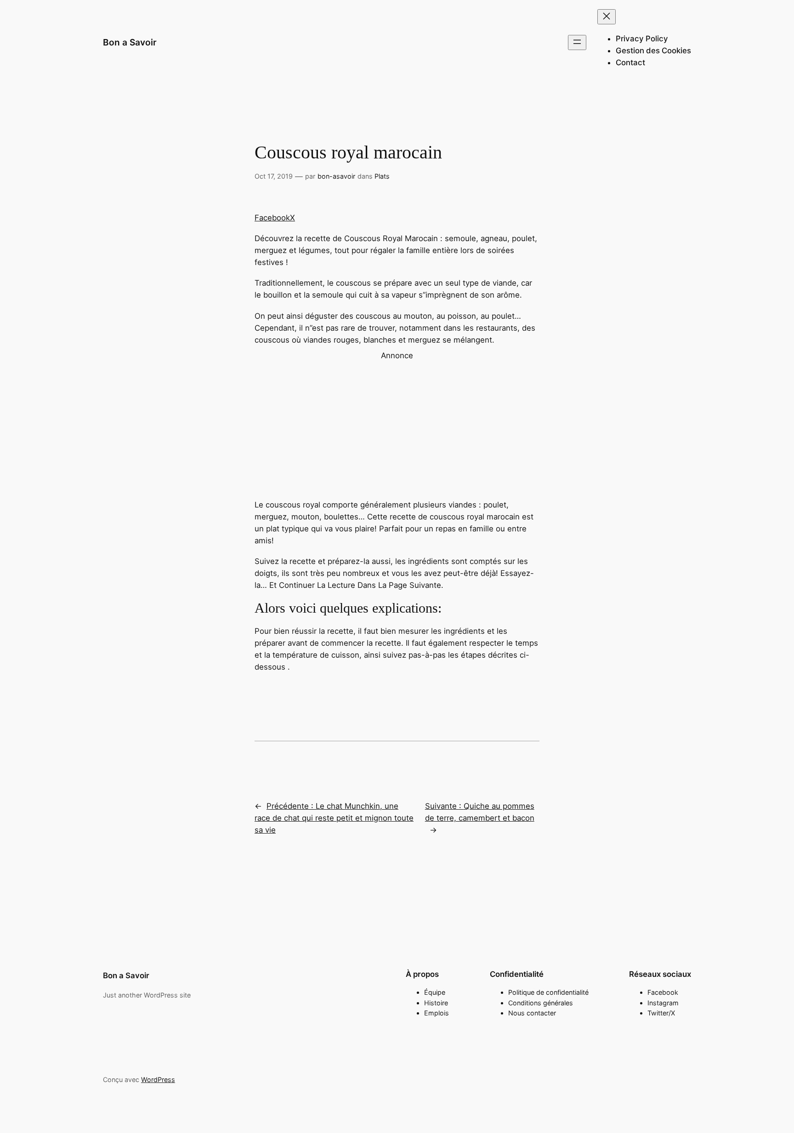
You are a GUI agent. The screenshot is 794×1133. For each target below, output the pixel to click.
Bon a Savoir (130, 42)
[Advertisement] (397, 425)
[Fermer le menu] (606, 16)
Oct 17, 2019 (274, 176)
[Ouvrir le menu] (577, 42)
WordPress (158, 1079)
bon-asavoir (336, 176)
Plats (382, 176)
